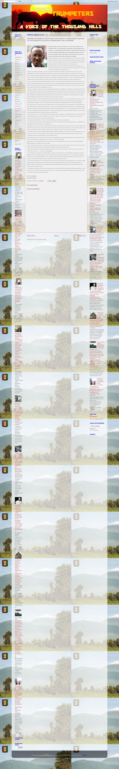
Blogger (84, 755)
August (17, 59)
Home (56, 235)
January (17, 106)
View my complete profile (96, 419)
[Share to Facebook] (53, 181)
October (17, 72)
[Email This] (48, 181)
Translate (95, 430)
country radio (93, 52)
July (16, 61)
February (17, 104)
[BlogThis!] (50, 181)
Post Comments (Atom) (40, 239)
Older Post (82, 235)
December (17, 108)
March (16, 70)
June (16, 64)
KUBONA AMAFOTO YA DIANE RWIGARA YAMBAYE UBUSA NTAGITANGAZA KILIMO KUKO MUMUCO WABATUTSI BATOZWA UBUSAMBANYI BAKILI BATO (18, 170)
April (16, 68)
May (16, 66)
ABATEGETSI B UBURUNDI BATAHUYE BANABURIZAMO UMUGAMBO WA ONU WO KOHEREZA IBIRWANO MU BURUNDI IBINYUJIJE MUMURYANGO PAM (19, 463)
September (17, 57)
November (17, 88)
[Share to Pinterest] (55, 181)
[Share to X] (52, 181)
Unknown (94, 416)
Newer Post (31, 235)
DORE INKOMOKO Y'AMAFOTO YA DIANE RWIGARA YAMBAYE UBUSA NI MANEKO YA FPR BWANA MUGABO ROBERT (18, 293)
